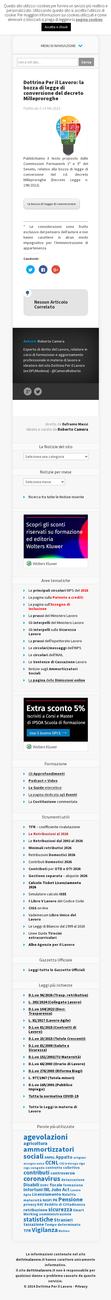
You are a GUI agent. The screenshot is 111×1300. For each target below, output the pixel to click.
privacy (29, 1204)
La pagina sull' (49, 606)
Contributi (50, 861)
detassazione (73, 1179)
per (55, 868)
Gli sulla (52, 631)
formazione (73, 1185)
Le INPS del (58, 590)
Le (56, 840)
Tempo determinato (63, 1224)
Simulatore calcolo (47, 894)
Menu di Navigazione (58, 46)
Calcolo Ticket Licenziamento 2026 (55, 884)
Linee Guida (45, 935)
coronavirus (41, 1178)
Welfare (64, 1231)
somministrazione (55, 1214)
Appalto (64, 1157)
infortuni (33, 1189)
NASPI (47, 1200)
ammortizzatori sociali (48, 1153)
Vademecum (52, 917)
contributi (36, 1172)
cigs (26, 1168)
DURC (44, 1185)
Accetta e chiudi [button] (56, 27)
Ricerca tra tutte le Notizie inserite (56, 496)
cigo (82, 1163)
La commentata (53, 801)
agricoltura (35, 1143)
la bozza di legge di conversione (51, 204)
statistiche (38, 1219)
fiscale (56, 1184)
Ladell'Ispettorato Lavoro (55, 640)
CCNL (51, 1162)
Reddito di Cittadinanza (64, 1204)
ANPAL (49, 1157)
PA (55, 1199)
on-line (38, 908)
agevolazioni (45, 1137)
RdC (40, 1204)
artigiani (79, 1157)
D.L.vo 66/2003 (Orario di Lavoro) (57, 1063)
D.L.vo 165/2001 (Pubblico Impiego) (50, 1086)
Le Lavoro (58, 661)
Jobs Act (60, 1189)
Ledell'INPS (55, 647)
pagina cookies (89, 19)
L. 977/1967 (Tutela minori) (51, 1077)
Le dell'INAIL (46, 654)
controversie (62, 1173)
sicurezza (60, 1209)
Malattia (69, 1195)
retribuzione (35, 1209)
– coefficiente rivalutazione (54, 826)
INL (47, 1189)
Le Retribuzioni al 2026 (48, 833)
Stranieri (63, 1220)
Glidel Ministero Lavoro (56, 622)
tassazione (33, 1224)
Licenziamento (46, 1194)
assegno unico (33, 1163)
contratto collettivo (63, 1167)
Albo (52, 944)
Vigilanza (45, 1230)
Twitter (38, 391)
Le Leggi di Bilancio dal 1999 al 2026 (57, 926)
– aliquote (58, 875)
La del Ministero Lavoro (53, 615)
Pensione (70, 1199)
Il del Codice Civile (56, 901)
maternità (32, 1200)
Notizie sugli (53, 671)
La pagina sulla (56, 597)
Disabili (31, 1185)
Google (27, 391)
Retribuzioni (52, 854)
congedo (37, 1168)
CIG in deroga (68, 1163)
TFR (27, 1230)
